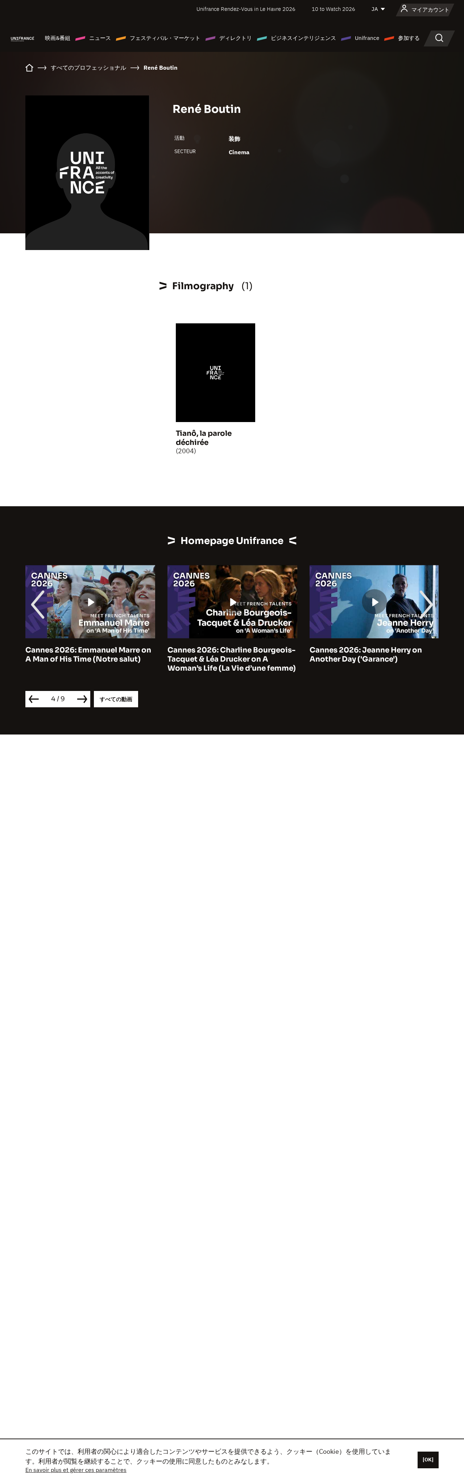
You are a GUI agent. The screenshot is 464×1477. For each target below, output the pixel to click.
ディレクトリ (235, 37)
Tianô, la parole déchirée (204, 438)
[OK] (428, 1459)
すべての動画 (116, 699)
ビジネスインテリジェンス (303, 37)
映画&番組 (57, 37)
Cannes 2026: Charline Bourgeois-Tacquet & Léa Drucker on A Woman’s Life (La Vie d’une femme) (231, 659)
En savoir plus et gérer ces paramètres (76, 1469)
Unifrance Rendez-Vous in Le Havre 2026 (245, 8)
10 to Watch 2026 (333, 8)
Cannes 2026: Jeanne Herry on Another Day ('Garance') (366, 655)
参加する (409, 37)
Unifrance (367, 37)
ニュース (100, 37)
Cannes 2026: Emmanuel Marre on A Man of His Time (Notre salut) (88, 655)
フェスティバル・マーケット (165, 37)
